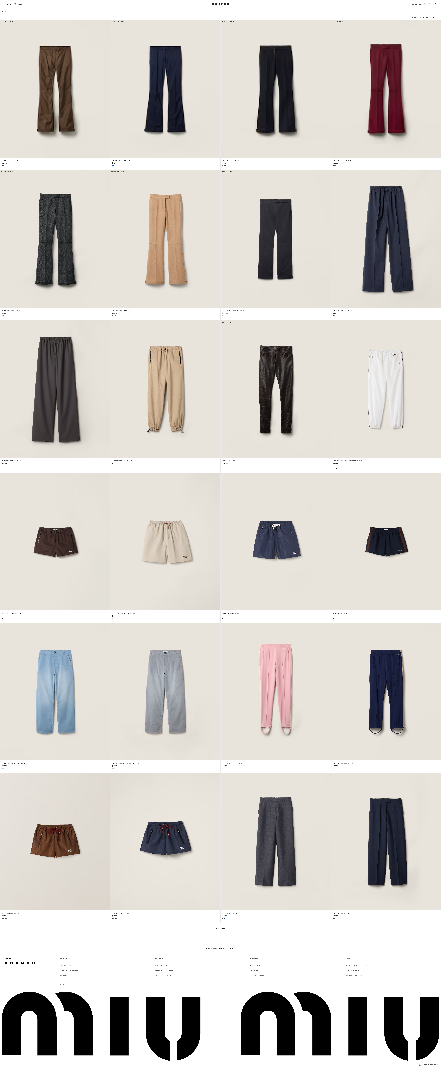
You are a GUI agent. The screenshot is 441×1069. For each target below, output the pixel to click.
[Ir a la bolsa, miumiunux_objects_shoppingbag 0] (436, 4)
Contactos (64, 975)
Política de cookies (353, 970)
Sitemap (62, 985)
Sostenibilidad (255, 970)
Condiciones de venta (354, 980)
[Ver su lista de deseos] (430, 4)
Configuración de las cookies (357, 975)
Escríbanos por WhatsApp (69, 970)
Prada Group (255, 965)
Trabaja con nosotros (259, 975)
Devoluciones (160, 980)
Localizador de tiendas (69, 980)
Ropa (215, 948)
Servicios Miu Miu (161, 965)
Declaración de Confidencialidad (358, 965)
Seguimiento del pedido (164, 970)
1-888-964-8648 (65, 965)
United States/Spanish (430, 1065)
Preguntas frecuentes (163, 975)
